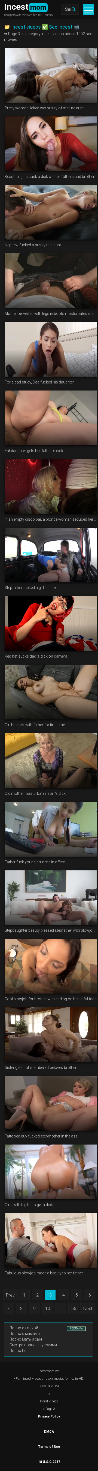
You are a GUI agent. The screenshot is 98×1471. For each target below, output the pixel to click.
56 (73, 1308)
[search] (73, 9)
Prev (10, 1295)
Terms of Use (49, 1447)
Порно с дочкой (24, 1328)
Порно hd (18, 1350)
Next (87, 1308)
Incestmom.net (49, 1371)
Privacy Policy (49, 1416)
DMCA (49, 1431)
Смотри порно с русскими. (34, 1345)
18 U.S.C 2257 (49, 1462)
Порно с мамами (25, 1333)
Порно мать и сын (26, 1339)
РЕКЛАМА (76, 1328)
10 (47, 1308)
